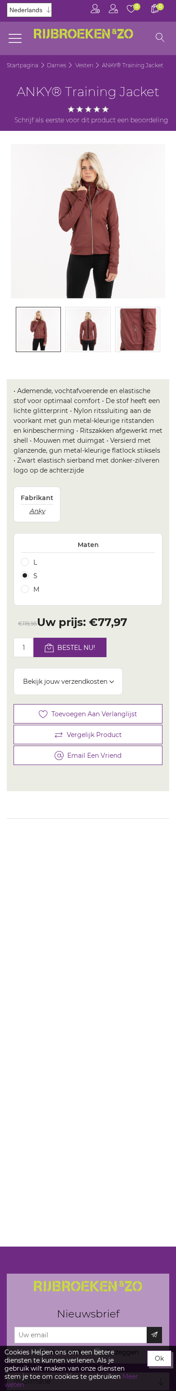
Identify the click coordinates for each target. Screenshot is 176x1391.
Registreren (95, 11)
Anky (37, 511)
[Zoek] (160, 38)
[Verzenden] (154, 1335)
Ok (159, 1358)
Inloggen (113, 11)
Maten (88, 545)
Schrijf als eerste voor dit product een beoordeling (91, 120)
